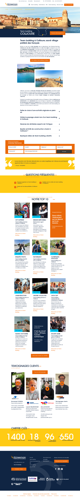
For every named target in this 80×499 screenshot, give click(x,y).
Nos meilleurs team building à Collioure (40, 60)
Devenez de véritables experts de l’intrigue (36, 124)
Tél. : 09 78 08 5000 (47, 1)
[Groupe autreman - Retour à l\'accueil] (11, 5)
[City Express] (22, 220)
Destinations (42, 4)
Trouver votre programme (57, 33)
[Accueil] (29, 5)
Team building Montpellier (63, 495)
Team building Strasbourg (22, 495)
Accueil (31, 457)
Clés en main (60, 4)
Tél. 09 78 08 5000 (17, 464)
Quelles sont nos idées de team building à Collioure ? (52, 183)
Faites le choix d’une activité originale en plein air (38, 111)
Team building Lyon (43, 495)
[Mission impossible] (40, 220)
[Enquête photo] (22, 258)
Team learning (52, 4)
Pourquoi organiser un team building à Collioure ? (26, 183)
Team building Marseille (15, 495)
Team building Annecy (70, 495)
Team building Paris (9, 495)
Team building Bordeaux (49, 495)
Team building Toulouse (36, 495)
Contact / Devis (19, 469)
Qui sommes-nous (23, 1)
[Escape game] (58, 333)
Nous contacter (69, 4)
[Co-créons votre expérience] (40, 333)
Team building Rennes (29, 495)
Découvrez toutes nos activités (40, 355)
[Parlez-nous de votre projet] (58, 220)
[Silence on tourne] (22, 333)
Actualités (30, 1)
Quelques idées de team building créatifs (36, 136)
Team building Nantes (56, 495)
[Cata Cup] (58, 296)
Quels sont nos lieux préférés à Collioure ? (27, 187)
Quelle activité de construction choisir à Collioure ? (35, 130)
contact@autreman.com (19, 462)
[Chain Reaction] (22, 296)
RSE (47, 4)
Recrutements (37, 1)
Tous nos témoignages (40, 372)
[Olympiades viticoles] (58, 258)
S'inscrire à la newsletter (61, 461)
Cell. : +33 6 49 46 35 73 (57, 1)
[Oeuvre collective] (40, 296)
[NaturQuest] (40, 258)
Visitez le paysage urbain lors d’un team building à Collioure (38, 118)
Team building (34, 4)
